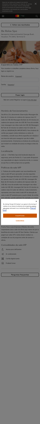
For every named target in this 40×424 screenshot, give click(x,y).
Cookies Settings (20, 220)
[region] (20, 212)
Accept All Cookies (19, 215)
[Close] (36, 201)
